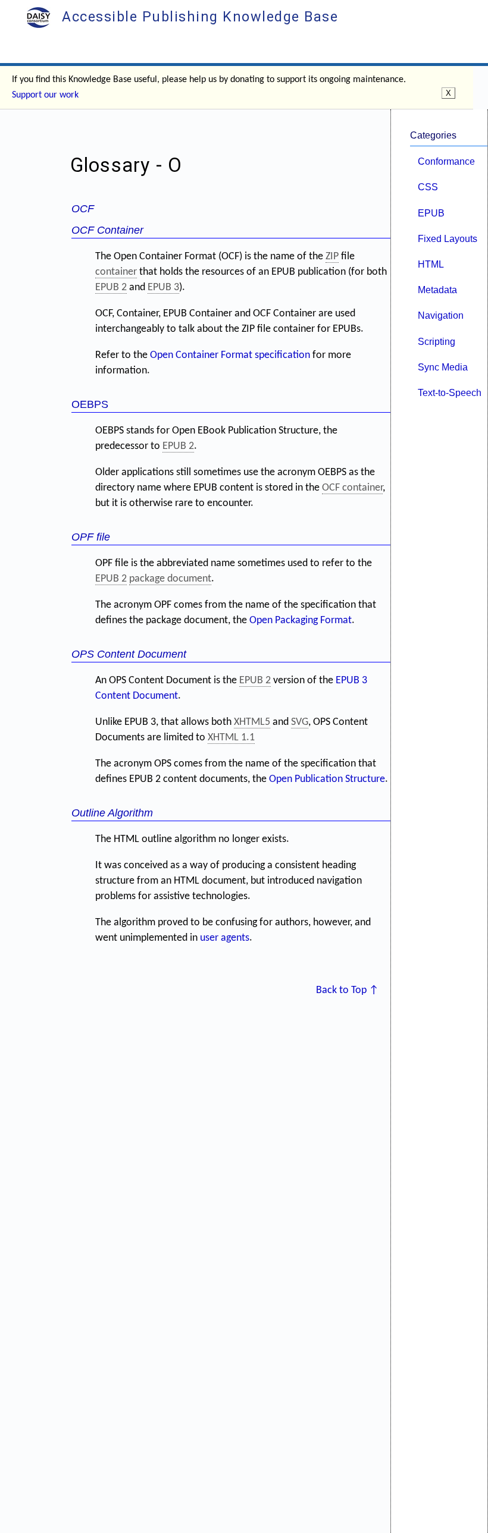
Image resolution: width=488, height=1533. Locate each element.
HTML (431, 264)
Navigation (441, 315)
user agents (224, 938)
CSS (428, 186)
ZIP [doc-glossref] (332, 256)
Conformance (446, 161)
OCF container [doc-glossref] (352, 488)
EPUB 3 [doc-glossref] (163, 287)
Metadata (437, 289)
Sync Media (443, 367)
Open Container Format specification (230, 355)
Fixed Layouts (447, 238)
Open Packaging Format (300, 620)
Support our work (45, 95)
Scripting (436, 341)
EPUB (431, 213)
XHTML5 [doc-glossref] (252, 722)
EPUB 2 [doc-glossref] (111, 287)
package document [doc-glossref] (170, 579)
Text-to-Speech (449, 392)
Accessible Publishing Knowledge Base (198, 16)
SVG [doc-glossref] (299, 722)
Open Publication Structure (327, 779)
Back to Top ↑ (347, 990)
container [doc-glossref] (116, 272)
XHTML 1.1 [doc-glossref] (231, 737)
